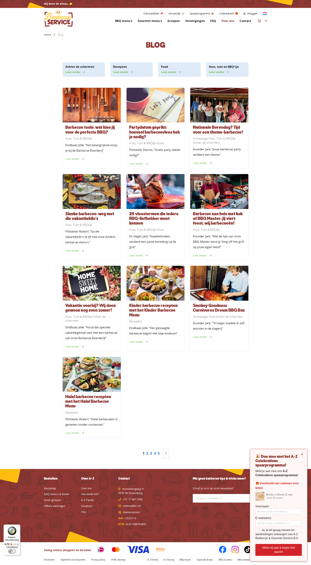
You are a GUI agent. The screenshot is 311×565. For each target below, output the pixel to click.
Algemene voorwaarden (73, 559)
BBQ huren (185, 559)
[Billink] (158, 550)
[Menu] (18, 527)
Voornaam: (262, 506)
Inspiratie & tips (205, 559)
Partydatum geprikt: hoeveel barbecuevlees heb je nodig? (154, 132)
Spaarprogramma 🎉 (202, 13)
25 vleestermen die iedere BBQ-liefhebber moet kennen (154, 219)
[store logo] (58, 18)
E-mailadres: (263, 518)
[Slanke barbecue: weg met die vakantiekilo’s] (92, 191)
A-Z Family (87, 500)
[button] (265, 13)
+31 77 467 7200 (133, 499)
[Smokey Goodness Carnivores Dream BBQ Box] (219, 283)
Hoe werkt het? (90, 494)
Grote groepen (52, 500)
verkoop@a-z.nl (132, 505)
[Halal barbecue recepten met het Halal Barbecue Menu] (92, 374)
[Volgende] (166, 453)
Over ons (227, 21)
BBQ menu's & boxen (56, 494)
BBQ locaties (225, 559)
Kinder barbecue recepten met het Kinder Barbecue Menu (153, 310)
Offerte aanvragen (54, 506)
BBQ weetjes (244, 559)
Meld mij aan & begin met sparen (278, 549)
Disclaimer (49, 559)
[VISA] (135, 550)
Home (48, 34)
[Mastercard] (113, 550)
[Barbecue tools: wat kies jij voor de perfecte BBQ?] (92, 105)
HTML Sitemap (118, 559)
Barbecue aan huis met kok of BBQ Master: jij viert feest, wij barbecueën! (218, 219)
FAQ (213, 21)
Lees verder (73, 72)
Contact (245, 21)
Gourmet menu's (150, 21)
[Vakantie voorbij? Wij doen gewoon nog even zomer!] (92, 283)
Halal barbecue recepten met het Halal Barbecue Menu (88, 402)
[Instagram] (232, 550)
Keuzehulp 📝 (176, 13)
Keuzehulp (50, 488)
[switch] (12, 551)
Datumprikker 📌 (153, 13)
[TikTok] (245, 550)
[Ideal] (98, 550)
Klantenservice (131, 512)
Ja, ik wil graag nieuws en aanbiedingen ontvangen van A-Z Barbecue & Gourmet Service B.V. (277, 534)
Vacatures (87, 506)
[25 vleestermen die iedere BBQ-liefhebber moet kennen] (155, 191)
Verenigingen (195, 21)
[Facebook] (220, 550)
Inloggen (252, 13)
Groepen (173, 21)
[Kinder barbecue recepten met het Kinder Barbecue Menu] (155, 283)
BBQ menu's (123, 21)
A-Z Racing (168, 559)
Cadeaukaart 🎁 (228, 13)
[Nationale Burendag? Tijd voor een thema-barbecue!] (219, 105)
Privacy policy (98, 559)
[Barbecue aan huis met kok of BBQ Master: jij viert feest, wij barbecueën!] (219, 191)
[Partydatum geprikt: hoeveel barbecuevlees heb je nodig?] (155, 105)
